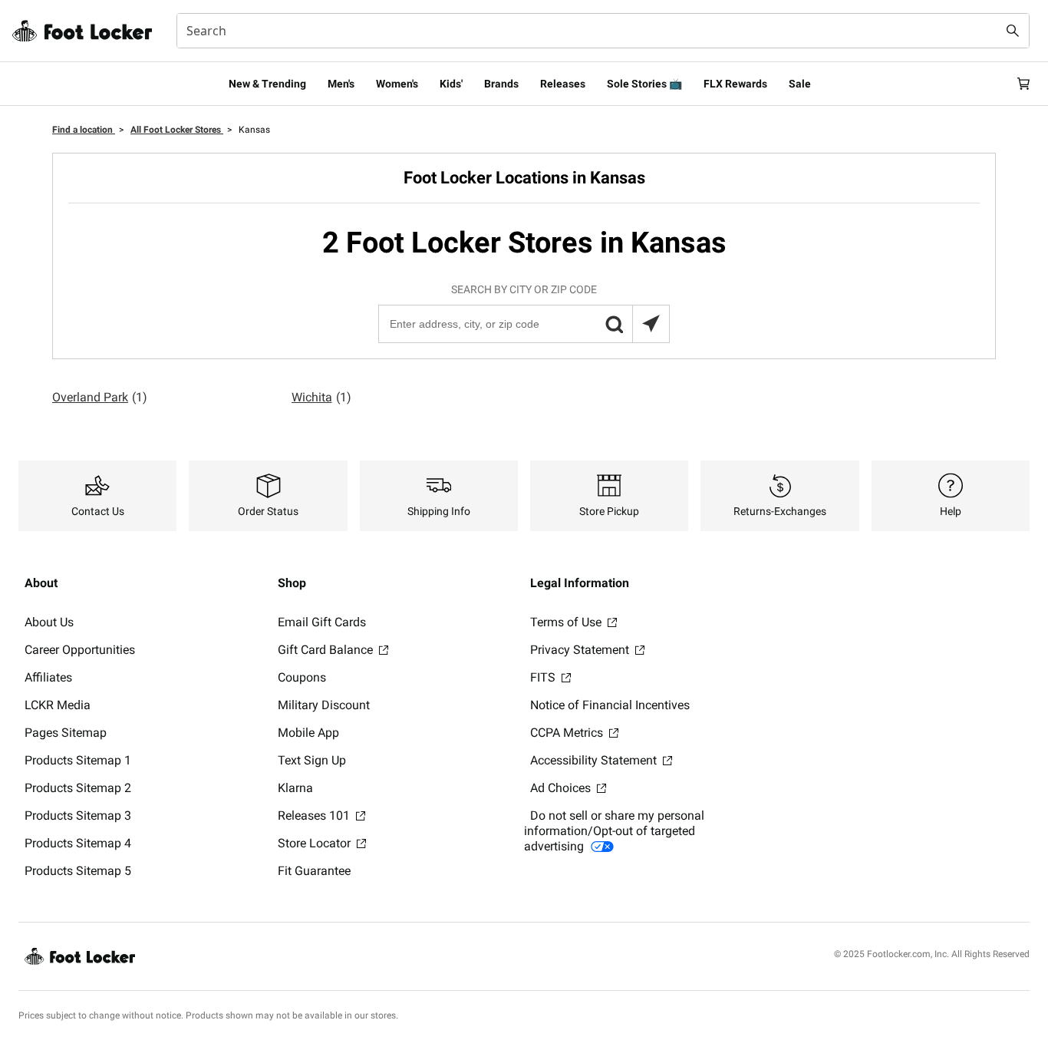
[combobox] (603, 31)
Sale (800, 84)
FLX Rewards (735, 84)
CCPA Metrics (568, 732)
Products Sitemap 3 (78, 815)
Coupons (302, 677)
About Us (49, 622)
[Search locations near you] (650, 323)
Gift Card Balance (327, 649)
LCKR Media (58, 705)
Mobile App (308, 732)
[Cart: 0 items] (1023, 83)
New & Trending (267, 84)
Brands (501, 84)
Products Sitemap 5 (78, 870)
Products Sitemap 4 (78, 843)
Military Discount (324, 705)
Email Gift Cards (322, 622)
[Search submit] (1013, 31)
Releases (562, 84)
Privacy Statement (581, 649)
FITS (544, 677)
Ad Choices (562, 788)
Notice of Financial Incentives (610, 705)
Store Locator (316, 843)
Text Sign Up (312, 760)
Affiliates (48, 677)
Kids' (451, 84)
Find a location (83, 129)
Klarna (295, 788)
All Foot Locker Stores (176, 129)
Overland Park (99, 397)
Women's (397, 84)
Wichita (321, 397)
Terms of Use (567, 622)
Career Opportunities (80, 649)
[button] (613, 323)
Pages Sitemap (66, 732)
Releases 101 (315, 815)
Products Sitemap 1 (78, 760)
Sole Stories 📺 (644, 84)
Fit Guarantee (314, 870)
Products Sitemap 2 (78, 788)
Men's (341, 84)
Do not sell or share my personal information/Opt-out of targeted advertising (614, 830)
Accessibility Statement (595, 760)
